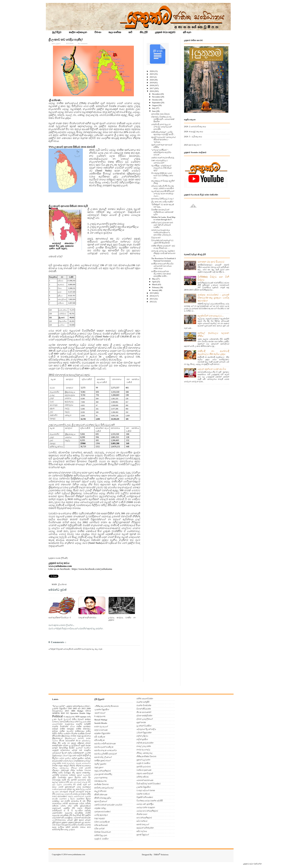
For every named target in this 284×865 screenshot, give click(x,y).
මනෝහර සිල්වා (84, 799)
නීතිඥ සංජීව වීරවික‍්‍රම (61, 773)
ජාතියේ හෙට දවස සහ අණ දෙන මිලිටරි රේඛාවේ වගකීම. (162, 224)
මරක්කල (56, 801)
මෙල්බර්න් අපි (58, 817)
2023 (152, 77)
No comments (82, 43)
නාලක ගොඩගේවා (83, 763)
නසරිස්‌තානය (79, 761)
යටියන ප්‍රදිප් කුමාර (75, 820)
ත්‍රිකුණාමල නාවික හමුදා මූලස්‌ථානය (76, 736)
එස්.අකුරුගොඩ (100, 781)
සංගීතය (61, 827)
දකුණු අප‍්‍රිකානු (77, 743)
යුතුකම (64, 822)
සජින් (68, 827)
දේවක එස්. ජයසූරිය (81, 750)
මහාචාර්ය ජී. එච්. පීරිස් (81, 801)
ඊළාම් (60, 719)
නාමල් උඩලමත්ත (144, 746)
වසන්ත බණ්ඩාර (143, 794)
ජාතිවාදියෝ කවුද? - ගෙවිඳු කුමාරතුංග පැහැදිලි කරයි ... (163, 133)
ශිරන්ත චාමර (142, 814)
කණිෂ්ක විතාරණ (101, 784)
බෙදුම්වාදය (59, 794)
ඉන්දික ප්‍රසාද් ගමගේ (102, 760)
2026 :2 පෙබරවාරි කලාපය (195, 126)
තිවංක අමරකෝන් (67, 740)
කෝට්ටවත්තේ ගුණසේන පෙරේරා (108, 805)
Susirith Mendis (100, 723)
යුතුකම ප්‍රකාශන (74, 822)
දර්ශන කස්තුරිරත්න (144, 715)
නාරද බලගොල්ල (68, 763)
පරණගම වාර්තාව (68, 775)
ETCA (88, 711)
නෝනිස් (55, 775)
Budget (80, 711)
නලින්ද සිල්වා (68, 761)
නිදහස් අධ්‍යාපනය (83, 765)
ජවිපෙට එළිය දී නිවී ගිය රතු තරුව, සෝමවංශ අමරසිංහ (162, 187)
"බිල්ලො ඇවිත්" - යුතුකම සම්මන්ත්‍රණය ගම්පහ (71, 706)
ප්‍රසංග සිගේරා (74, 777)
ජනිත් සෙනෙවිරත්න (145, 698)
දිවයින (72, 748)
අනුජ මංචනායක (101, 730)
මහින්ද (81, 804)
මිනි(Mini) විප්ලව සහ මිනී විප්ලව (213, 278)
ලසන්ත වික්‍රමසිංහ (144, 787)
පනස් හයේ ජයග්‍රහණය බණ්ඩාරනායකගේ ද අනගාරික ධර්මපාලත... (161, 232)
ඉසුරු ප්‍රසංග (98, 767)
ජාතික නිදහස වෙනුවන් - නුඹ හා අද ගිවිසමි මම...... (163, 247)
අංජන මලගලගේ (101, 726)
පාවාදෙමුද (56, 780)
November (156, 97)
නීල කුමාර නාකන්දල (81, 773)
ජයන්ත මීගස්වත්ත (60, 726)
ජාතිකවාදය (79, 731)
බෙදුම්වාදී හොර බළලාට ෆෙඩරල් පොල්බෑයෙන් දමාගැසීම (161, 126)
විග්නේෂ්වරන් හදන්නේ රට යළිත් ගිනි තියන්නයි (162, 241)
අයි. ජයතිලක (99, 737)
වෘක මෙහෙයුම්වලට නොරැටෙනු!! (159, 161)
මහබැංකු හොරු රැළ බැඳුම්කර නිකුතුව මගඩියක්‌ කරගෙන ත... (163, 253)
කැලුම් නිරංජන (100, 791)
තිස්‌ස (54, 743)
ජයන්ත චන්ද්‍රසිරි (83, 724)
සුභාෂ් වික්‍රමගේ (143, 834)
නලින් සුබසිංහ (65, 758)
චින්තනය (55, 722)
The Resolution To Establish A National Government (163, 259)
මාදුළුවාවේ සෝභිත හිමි (63, 808)
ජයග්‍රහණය (69, 724)
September (156, 102)
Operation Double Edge (80, 713)
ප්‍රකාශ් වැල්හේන (84, 775)
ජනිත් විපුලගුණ (80, 722)
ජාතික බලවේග (66, 731)
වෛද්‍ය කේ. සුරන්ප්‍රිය (145, 804)
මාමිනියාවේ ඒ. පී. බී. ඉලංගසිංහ (67, 810)
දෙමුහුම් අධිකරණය (61, 750)
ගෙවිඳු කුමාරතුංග (101, 815)
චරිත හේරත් (99, 828)
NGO (63, 713)
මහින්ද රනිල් (66, 806)
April (154, 282)
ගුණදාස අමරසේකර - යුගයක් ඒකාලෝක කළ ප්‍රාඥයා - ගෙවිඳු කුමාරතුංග (213, 297)
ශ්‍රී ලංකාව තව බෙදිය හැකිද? (66, 39)
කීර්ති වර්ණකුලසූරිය (102, 798)
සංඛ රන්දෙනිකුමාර (144, 817)
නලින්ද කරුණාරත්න (145, 743)
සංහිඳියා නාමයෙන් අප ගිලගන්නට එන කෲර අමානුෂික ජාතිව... (161, 273)
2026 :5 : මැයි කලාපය (193, 136)
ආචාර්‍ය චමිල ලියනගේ (103, 757)
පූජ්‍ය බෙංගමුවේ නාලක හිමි (80, 782)
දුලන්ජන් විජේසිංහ (83, 748)
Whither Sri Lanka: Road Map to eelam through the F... (163, 218)
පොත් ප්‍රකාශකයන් (66, 787)
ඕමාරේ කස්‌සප (84, 719)
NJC (67, 713)
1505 (70, 708)
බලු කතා (76, 789)
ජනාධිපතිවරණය (67, 722)
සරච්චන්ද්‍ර (56, 829)
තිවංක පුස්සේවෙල (83, 741)
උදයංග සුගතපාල (101, 777)
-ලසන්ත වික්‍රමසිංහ (101, 709)
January (155, 290)
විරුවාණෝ (155, 237)
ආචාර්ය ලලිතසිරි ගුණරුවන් (105, 754)
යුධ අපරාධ (86, 822)
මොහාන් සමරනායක (82, 817)
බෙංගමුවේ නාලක (67, 791)
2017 (152, 88)
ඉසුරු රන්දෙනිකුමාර (102, 771)
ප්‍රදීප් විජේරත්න (59, 777)
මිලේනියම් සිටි (78, 815)
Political (57, 716)
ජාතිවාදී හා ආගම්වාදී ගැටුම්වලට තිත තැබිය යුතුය (213, 352)
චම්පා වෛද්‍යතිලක (102, 822)
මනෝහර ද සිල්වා (67, 799)
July (154, 108)
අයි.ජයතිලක (99, 740)
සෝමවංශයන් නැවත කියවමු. (162, 157)
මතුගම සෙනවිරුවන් (76, 796)
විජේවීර (81, 825)
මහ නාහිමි (65, 801)
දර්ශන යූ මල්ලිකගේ (71, 745)
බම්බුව (69, 789)
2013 (152, 299)
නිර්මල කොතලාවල (60, 768)
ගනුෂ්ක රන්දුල (100, 808)
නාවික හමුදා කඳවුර (60, 765)
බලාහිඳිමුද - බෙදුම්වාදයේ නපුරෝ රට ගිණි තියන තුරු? (161, 167)
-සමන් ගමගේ (99, 713)
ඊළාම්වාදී (67, 719)
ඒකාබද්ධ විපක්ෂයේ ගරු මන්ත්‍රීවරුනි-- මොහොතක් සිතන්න (162, 119)
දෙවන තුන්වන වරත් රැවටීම (212, 369)
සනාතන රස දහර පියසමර (211, 261)
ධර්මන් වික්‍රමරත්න (69, 756)
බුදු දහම (55, 792)
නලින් (79, 755)
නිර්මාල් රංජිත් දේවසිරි (81, 768)
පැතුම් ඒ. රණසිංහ (101, 839)
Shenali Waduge (100, 720)
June (154, 111)
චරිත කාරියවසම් (101, 825)
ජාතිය (88, 731)
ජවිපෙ (72, 726)
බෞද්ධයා (76, 794)
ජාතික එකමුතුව (67, 729)
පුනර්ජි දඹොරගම (78, 780)
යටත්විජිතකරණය (59, 820)
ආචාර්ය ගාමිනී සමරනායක (105, 743)
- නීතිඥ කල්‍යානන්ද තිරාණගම (106, 706)
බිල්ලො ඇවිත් (85, 789)
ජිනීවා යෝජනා (64, 733)
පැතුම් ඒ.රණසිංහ (143, 763)
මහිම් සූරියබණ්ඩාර (82, 806)
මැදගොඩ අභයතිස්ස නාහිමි (78, 813)
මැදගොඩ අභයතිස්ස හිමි (62, 815)
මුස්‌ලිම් (88, 815)
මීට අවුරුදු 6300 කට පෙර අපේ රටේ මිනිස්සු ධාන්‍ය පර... (162, 175)
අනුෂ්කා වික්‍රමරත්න (102, 733)
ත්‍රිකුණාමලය (57, 738)
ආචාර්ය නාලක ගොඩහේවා (105, 750)
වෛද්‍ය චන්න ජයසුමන (146, 807)
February (156, 287)
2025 (152, 74)
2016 (152, 91)
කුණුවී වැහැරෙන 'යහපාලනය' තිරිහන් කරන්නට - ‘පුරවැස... (163, 139)
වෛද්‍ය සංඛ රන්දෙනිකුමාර (147, 811)
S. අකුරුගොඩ (69, 716)
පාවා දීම (87, 777)
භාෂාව (83, 794)
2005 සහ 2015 (79, 708)
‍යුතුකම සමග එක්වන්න (252, 864)
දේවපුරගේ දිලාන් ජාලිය (62, 753)
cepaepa (83, 716)
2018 (152, 85)
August (155, 105)
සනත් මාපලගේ (143, 824)
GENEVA (56, 713)
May (154, 279)
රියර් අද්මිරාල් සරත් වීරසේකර (148, 783)
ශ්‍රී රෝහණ (62, 584)
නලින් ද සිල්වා (142, 736)
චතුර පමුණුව (99, 818)
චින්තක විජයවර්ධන (102, 832)
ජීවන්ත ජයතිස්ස (78, 733)
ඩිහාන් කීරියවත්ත (144, 709)
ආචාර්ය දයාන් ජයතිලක (103, 747)
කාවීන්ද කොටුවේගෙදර (104, 788)
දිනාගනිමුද (63, 748)
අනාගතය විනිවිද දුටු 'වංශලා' (162, 199)
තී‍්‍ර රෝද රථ (64, 743)
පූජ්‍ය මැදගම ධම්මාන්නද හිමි (64, 785)
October (155, 100)
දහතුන (55, 748)
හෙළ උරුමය (69, 829)
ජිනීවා (54, 733)
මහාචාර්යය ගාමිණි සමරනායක (65, 803)
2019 (152, 82)
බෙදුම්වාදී (68, 794)
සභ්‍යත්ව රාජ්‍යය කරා (81, 827)
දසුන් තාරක (86, 745)
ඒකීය (74, 719)
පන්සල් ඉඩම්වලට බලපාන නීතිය (213, 334)
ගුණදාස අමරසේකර (102, 811)
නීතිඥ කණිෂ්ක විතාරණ (80, 770)
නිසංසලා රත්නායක (60, 770)
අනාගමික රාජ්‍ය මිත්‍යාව (160, 114)
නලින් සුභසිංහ (78, 758)
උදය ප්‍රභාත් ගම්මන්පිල (103, 774)
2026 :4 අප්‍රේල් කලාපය (193, 131)
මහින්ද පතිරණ (143, 777)
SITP (77, 716)
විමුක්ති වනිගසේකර (145, 797)
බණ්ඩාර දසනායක (59, 789)
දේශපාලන (78, 752)
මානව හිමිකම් (84, 808)
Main (54, 584)
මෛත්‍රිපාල (68, 817)
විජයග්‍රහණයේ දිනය (69, 825)
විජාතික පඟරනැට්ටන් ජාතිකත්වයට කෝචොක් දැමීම (162, 212)
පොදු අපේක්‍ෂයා (84, 787)
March (155, 284)
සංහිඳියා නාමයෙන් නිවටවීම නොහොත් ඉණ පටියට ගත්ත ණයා (162, 266)
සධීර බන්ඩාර (142, 821)
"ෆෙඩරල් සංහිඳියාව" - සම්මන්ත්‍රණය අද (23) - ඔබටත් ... (161, 152)
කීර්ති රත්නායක (100, 794)
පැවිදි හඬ (66, 780)
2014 (152, 296)
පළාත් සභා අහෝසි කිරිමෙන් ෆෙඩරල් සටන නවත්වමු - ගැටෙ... (162, 193)
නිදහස (72, 765)
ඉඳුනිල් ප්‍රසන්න (100, 764)
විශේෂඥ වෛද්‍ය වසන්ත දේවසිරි (150, 800)
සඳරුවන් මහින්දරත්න (145, 828)
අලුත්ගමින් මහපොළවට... (211, 315)
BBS (73, 711)
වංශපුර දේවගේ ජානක (146, 790)
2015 (152, 293)
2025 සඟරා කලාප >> (192, 145)
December (156, 94)
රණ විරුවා (56, 825)
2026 (152, 71)
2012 (152, 302)
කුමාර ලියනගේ (100, 801)
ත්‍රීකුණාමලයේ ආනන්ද (74, 738)
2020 (152, 80)
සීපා (62, 829)
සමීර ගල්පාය (142, 831)
